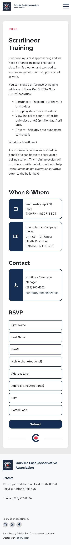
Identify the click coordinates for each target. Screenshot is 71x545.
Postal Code (19, 410)
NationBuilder (22, 537)
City (14, 398)
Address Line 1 (21, 373)
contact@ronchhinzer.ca (42, 293)
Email (15, 349)
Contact (8, 478)
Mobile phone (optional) (26, 361)
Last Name (18, 337)
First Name (18, 325)
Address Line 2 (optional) (27, 385)
